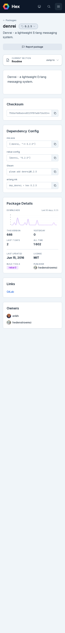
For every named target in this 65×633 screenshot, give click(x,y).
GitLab (10, 291)
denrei (9, 26)
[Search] (49, 6)
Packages (11, 20)
